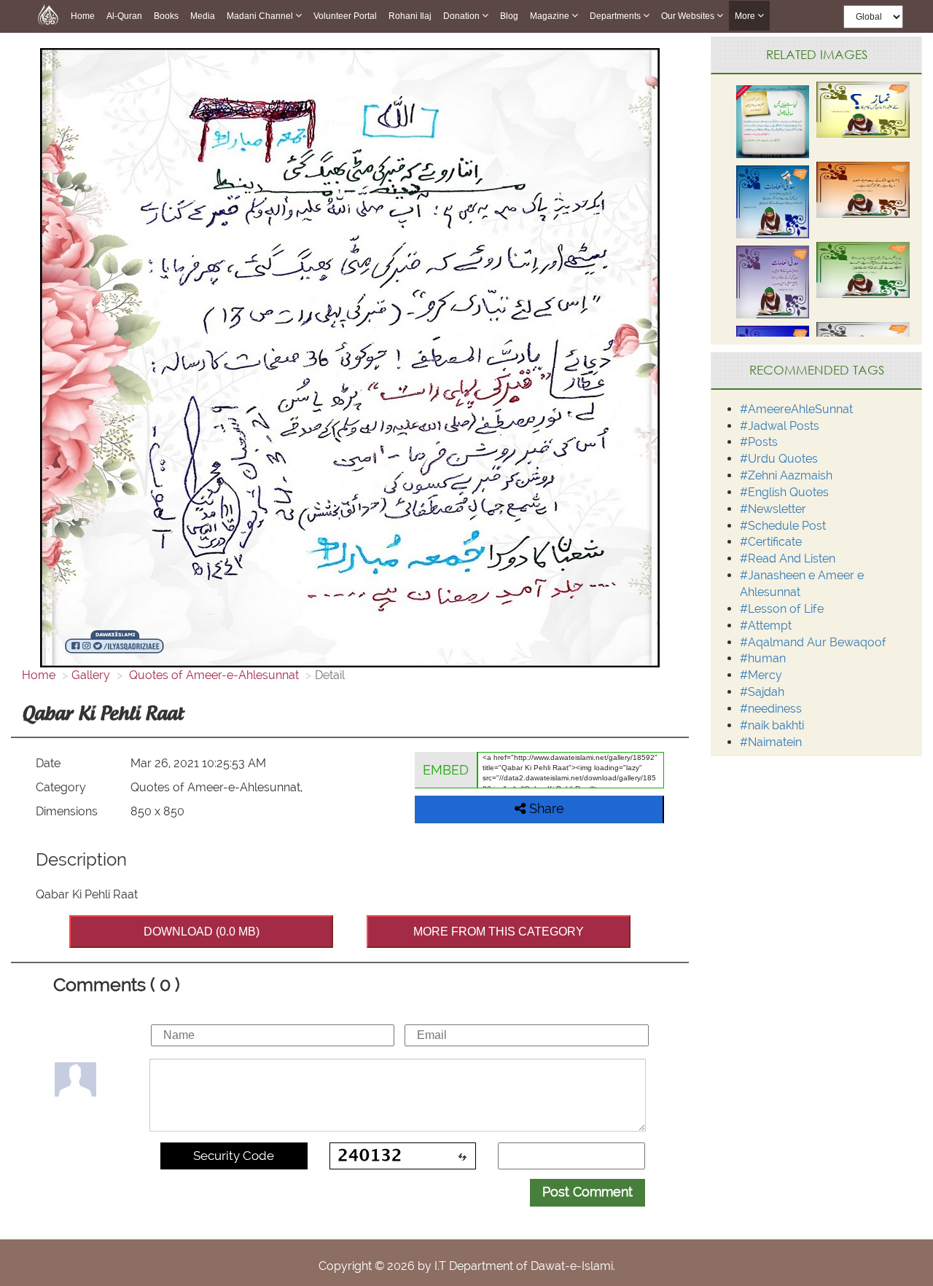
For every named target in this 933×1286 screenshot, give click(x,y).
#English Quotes (784, 492)
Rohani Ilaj (410, 16)
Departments (616, 16)
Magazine (550, 16)
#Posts (759, 442)
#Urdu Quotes (779, 459)
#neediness (771, 708)
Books (166, 16)
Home (83, 16)
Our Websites (689, 16)
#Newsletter (773, 509)
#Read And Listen (787, 558)
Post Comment (587, 1191)
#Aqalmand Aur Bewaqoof (813, 642)
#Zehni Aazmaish (786, 475)
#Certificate (771, 542)
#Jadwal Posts (779, 426)
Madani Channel (261, 16)
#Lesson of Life (782, 609)
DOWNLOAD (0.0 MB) (201, 931)
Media (202, 16)
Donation (462, 16)
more (746, 16)
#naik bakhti (772, 725)
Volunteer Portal (345, 16)
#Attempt (766, 625)
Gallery (90, 675)
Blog (509, 16)
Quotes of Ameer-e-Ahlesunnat (212, 675)
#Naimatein (771, 742)
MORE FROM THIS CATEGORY (498, 931)
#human (763, 658)
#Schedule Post (783, 526)
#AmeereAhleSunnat (796, 409)
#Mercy (761, 675)
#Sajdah (762, 692)
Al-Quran (124, 16)
